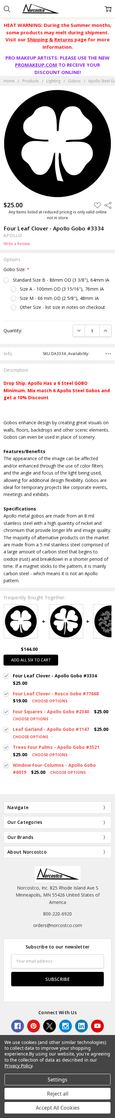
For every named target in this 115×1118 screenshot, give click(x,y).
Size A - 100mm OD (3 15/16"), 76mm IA (62, 289)
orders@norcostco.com (57, 925)
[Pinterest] (33, 1026)
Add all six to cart (31, 660)
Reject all (57, 1093)
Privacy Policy (18, 1066)
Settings (57, 1079)
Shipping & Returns (50, 39)
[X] (49, 1026)
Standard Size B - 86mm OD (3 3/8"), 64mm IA (61, 280)
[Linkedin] (81, 1026)
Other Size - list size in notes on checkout (62, 307)
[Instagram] (65, 1026)
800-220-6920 (57, 914)
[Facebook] (17, 1026)
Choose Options (50, 701)
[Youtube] (97, 1026)
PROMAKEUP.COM (36, 65)
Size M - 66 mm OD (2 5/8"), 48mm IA (59, 298)
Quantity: (13, 330)
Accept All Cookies (58, 1107)
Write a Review (17, 244)
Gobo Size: (16, 269)
